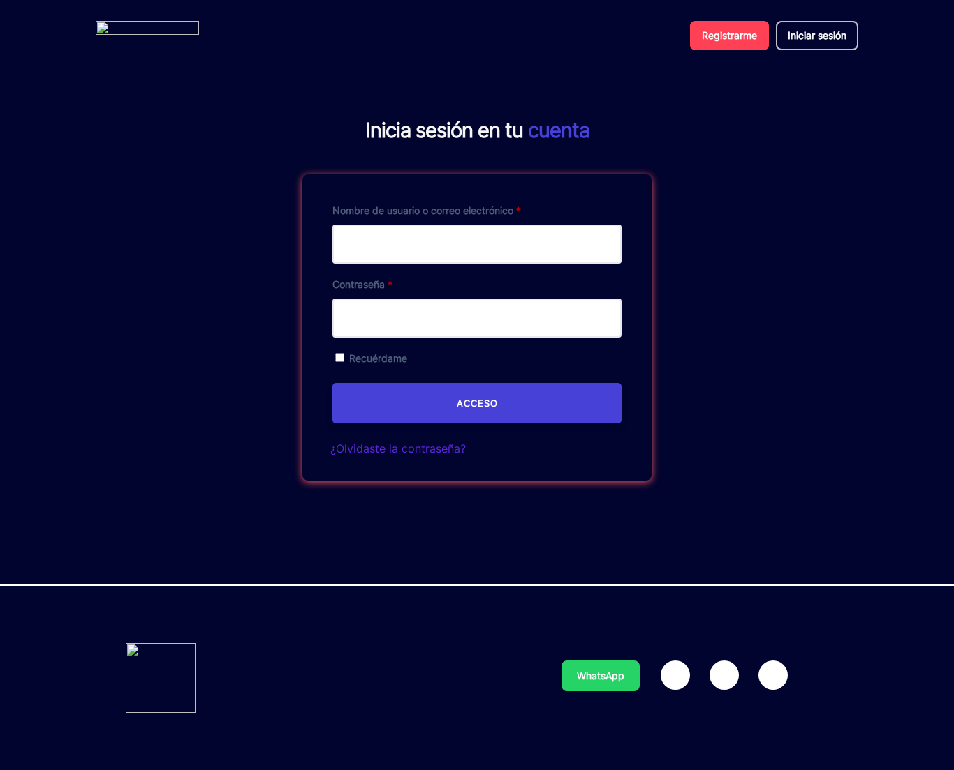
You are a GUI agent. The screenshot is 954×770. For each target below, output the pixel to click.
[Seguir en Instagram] (724, 675)
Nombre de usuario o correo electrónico (426, 210)
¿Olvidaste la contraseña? (398, 448)
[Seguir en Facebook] (675, 675)
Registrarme (729, 35)
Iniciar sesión (817, 35)
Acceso (477, 403)
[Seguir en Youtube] (773, 675)
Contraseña (362, 284)
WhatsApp (600, 675)
